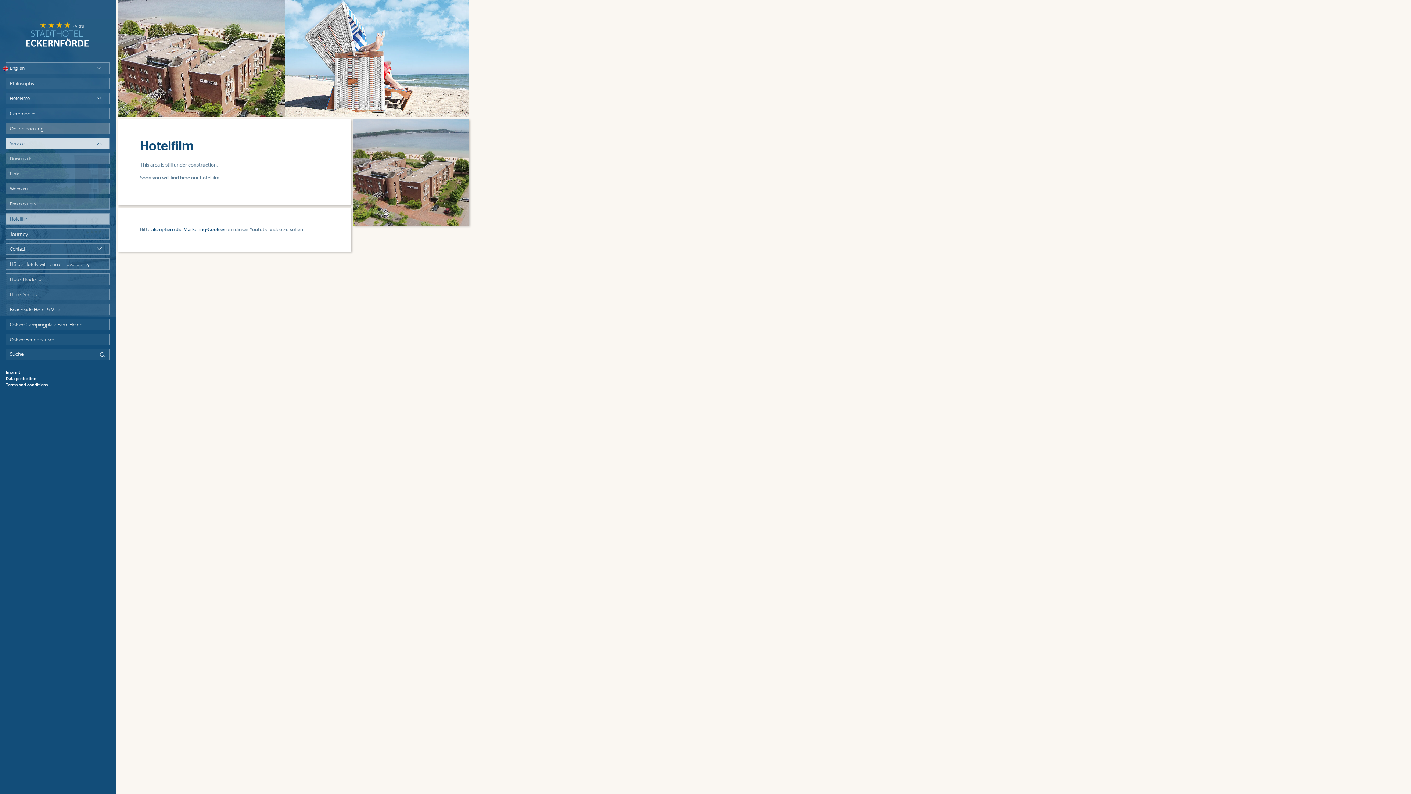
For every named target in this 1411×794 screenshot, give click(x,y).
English (17, 68)
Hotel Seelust (24, 294)
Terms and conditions (27, 385)
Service (17, 144)
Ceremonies (23, 114)
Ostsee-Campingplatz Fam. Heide (46, 325)
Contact (17, 249)
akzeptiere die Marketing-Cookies (188, 229)
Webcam (19, 189)
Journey (19, 234)
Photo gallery (23, 204)
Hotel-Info (20, 98)
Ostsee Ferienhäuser (32, 340)
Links (15, 174)
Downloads (21, 159)
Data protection (21, 378)
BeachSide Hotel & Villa (35, 309)
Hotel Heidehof (26, 279)
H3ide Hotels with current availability (50, 264)
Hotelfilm (19, 219)
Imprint (13, 372)
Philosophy (22, 83)
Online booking (27, 129)
